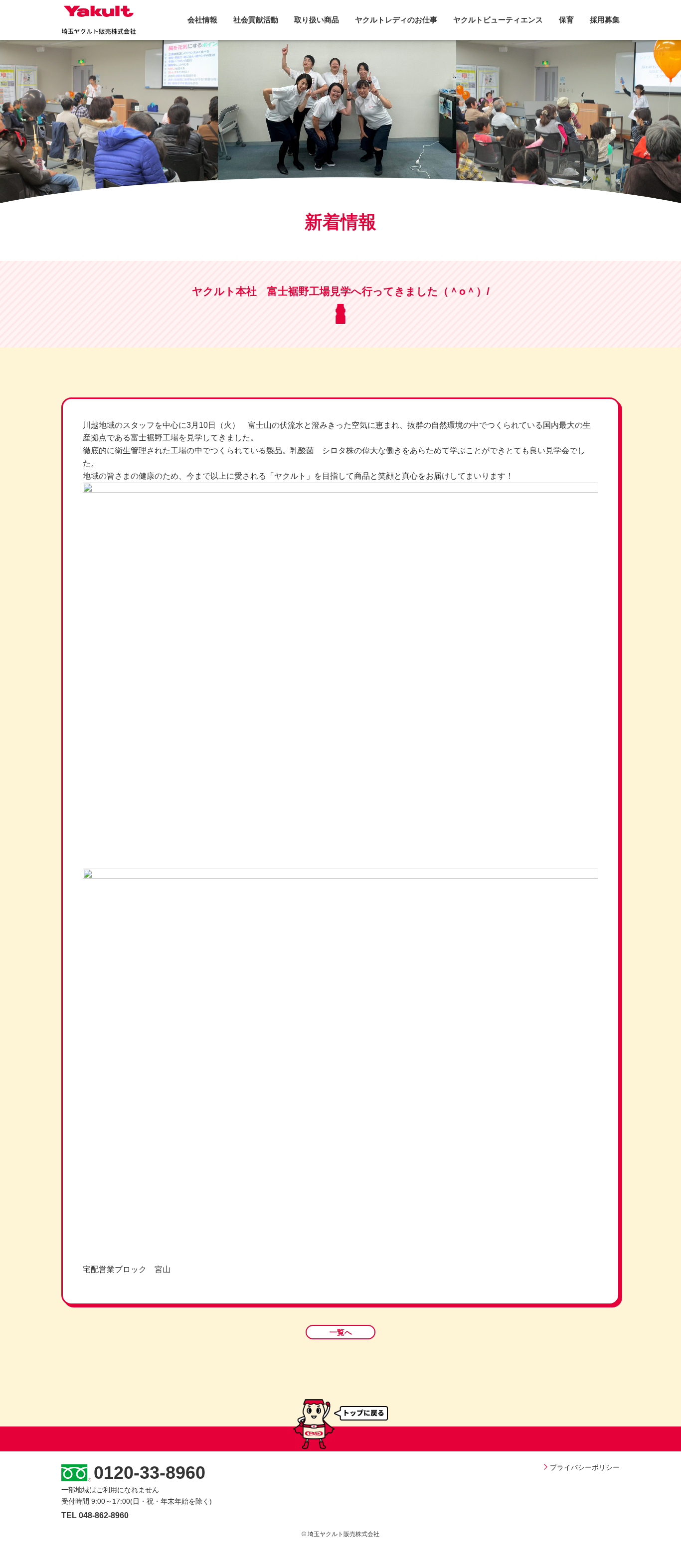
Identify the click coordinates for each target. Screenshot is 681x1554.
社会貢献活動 (255, 19)
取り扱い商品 (316, 19)
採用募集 (605, 19)
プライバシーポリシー (585, 1467)
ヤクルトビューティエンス (498, 19)
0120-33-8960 (149, 1472)
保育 (566, 19)
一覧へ (341, 1332)
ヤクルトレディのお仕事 (396, 19)
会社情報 (202, 19)
